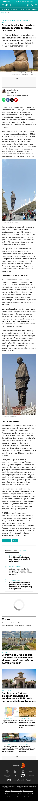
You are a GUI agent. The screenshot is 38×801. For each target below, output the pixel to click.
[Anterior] (14, 1)
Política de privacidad (17, 791)
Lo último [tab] (23, 551)
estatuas (6, 541)
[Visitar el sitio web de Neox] (23, 771)
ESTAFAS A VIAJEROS (15, 567)
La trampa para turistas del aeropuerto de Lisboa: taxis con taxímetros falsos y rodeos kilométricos (20, 572)
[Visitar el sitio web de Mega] (7, 775)
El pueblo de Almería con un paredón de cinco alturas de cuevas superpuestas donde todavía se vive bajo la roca (27, 724)
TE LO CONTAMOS (7, 719)
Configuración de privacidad (25, 794)
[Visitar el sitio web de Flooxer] (29, 780)
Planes (21, 9)
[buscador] (32, 5)
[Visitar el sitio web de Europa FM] (31, 775)
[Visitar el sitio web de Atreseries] (15, 775)
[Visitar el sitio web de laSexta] (15, 771)
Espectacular (19, 625)
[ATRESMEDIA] (19, 765)
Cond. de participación (11, 794)
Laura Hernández (12, 90)
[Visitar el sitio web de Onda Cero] (23, 775)
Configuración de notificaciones (15, 797)
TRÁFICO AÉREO (24, 744)
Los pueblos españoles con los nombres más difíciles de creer (10, 722)
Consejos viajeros (7, 625)
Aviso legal (8, 791)
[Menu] (36, 5)
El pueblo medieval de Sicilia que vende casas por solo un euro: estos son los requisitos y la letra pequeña (20, 585)
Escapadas (5, 9)
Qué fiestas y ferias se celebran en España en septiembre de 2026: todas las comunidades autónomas (19, 697)
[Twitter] (8, 92)
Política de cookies (28, 791)
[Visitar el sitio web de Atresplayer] (19, 780)
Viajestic (3, 13)
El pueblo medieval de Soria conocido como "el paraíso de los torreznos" (20, 559)
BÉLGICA (4, 652)
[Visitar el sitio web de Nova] (31, 771)
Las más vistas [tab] (11, 551)
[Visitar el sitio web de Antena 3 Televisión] (7, 771)
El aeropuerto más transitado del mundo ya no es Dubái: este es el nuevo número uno (27, 748)
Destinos (14, 9)
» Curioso (10, 13)
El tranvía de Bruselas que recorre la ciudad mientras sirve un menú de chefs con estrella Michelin (18, 658)
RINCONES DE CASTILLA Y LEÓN (19, 555)
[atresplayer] (28, 5)
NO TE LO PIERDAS (7, 690)
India (14, 541)
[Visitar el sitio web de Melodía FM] (9, 780)
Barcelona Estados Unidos (23, 1)
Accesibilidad (27, 797)
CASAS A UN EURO (14, 580)
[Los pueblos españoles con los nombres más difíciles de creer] (10, 712)
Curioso (7, 619)
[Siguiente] (34, 1)
